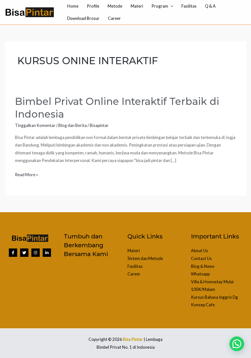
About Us (199, 250)
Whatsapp (200, 273)
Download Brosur (83, 18)
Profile (93, 6)
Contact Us (201, 258)
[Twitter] (24, 252)
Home (72, 6)
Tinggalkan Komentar (35, 125)
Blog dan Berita (72, 125)
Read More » (26, 174)
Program (159, 6)
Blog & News (202, 266)
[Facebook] (13, 252)
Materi (137, 6)
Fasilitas (189, 6)
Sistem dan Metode (145, 258)
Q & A (210, 6)
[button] (236, 343)
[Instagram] (35, 252)
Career (114, 18)
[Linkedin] (47, 252)
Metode (115, 6)
